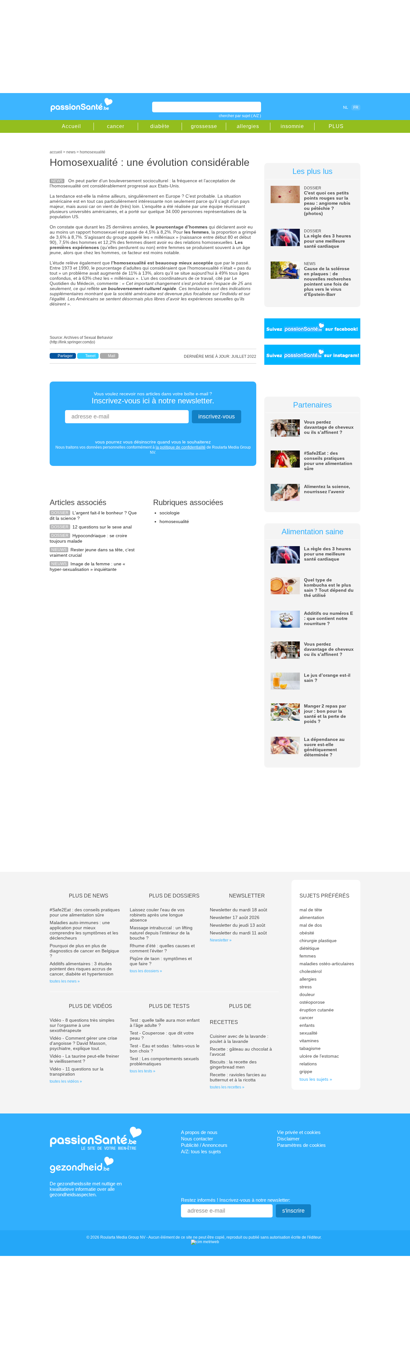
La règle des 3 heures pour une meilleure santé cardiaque (327, 241)
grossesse (204, 126)
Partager (65, 356)
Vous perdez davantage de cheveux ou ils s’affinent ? (329, 427)
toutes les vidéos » (66, 1081)
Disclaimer (288, 1138)
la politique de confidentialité (181, 447)
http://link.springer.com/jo (72, 342)
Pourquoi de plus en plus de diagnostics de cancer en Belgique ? (84, 950)
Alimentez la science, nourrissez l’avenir (327, 489)
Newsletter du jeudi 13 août (237, 925)
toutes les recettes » (227, 1087)
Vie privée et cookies (299, 1132)
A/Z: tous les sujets (201, 1151)
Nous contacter (197, 1138)
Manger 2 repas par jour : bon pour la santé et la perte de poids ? (325, 713)
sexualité (308, 1032)
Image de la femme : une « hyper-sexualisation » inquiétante (87, 566)
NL (345, 107)
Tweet (90, 356)
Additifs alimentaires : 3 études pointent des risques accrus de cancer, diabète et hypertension (81, 968)
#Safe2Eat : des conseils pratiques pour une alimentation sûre (328, 461)
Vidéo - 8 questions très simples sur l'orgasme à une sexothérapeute (82, 1025)
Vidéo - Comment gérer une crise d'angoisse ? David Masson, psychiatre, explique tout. (83, 1043)
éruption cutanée (316, 1009)
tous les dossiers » (146, 971)
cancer (115, 126)
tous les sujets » (315, 1079)
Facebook (309, 107)
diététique (309, 948)
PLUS (336, 126)
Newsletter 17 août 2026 (234, 917)
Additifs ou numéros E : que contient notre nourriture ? (328, 618)
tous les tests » (142, 1071)
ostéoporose (312, 1002)
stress (305, 986)
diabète (159, 126)
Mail (111, 356)
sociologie (170, 512)
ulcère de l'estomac (319, 1056)
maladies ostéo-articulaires (326, 963)
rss (318, 107)
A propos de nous (199, 1132)
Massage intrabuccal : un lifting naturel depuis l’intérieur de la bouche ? (161, 933)
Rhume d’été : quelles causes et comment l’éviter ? (162, 948)
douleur (307, 994)
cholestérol (310, 971)
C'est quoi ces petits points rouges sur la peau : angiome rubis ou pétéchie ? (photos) (327, 203)
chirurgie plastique (318, 940)
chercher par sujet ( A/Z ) (240, 116)
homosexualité (174, 521)
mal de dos (310, 925)
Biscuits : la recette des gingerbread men (233, 1064)
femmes (307, 955)
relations (308, 1063)
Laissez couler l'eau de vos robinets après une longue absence (157, 915)
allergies (248, 126)
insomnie (292, 126)
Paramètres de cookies (301, 1145)
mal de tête (310, 909)
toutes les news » (65, 981)
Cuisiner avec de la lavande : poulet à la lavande (239, 1039)
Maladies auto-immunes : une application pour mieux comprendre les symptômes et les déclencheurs (84, 930)
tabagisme (310, 1048)
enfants (307, 1025)
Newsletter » (221, 940)
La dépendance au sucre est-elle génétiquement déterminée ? (324, 747)
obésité (306, 932)
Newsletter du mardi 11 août (238, 932)
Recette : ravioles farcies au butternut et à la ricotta (238, 1077)
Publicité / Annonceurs (204, 1145)
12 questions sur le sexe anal (102, 526)
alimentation (311, 917)
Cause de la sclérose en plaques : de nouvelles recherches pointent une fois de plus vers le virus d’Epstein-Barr (327, 281)
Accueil (71, 126)
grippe (305, 1071)
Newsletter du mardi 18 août (238, 909)
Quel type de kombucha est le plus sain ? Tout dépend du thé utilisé (329, 587)
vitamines (309, 1040)
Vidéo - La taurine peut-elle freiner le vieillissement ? (84, 1058)
